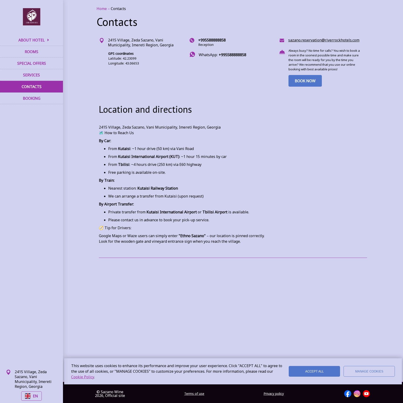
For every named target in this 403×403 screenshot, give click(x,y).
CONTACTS (32, 86)
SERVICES (31, 75)
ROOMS (31, 51)
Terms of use (194, 393)
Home (102, 8)
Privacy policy (274, 393)
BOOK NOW (305, 80)
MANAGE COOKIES (369, 371)
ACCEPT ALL (314, 371)
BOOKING (31, 98)
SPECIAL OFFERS (31, 63)
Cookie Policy (82, 376)
